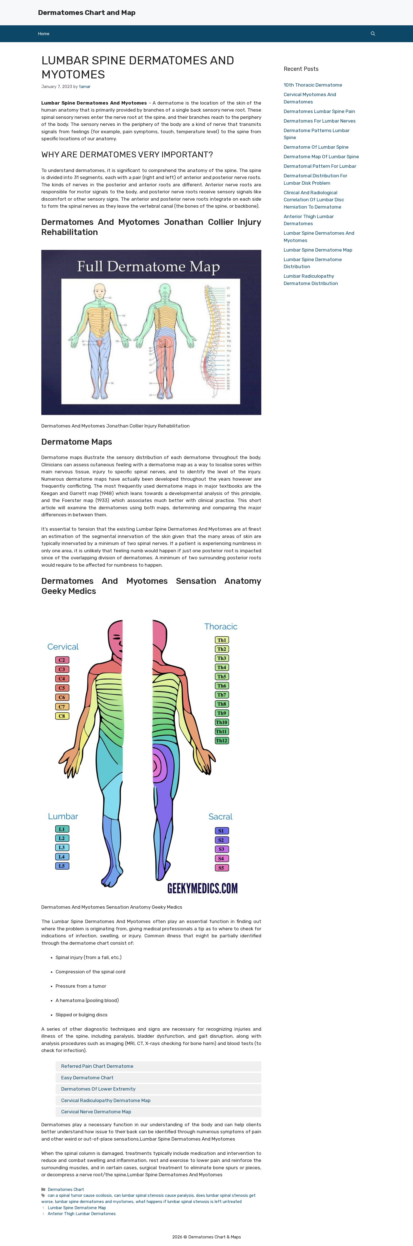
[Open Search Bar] (373, 33)
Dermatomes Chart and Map (86, 12)
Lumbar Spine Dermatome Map (77, 1207)
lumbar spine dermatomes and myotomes (94, 1201)
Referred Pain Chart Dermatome (97, 1066)
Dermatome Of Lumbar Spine (316, 147)
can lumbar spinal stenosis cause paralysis (154, 1195)
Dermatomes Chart (66, 1189)
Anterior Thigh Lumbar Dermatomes (82, 1213)
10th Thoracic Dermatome (313, 85)
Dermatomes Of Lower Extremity (98, 1089)
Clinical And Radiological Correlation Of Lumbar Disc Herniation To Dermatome (314, 200)
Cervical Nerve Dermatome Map (96, 1111)
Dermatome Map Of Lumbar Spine (321, 156)
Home (43, 33)
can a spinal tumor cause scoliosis (80, 1195)
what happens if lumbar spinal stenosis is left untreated (189, 1201)
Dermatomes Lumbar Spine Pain (319, 111)
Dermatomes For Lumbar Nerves (320, 121)
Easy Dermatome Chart (87, 1077)
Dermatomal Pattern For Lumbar (320, 166)
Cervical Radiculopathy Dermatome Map (106, 1100)
